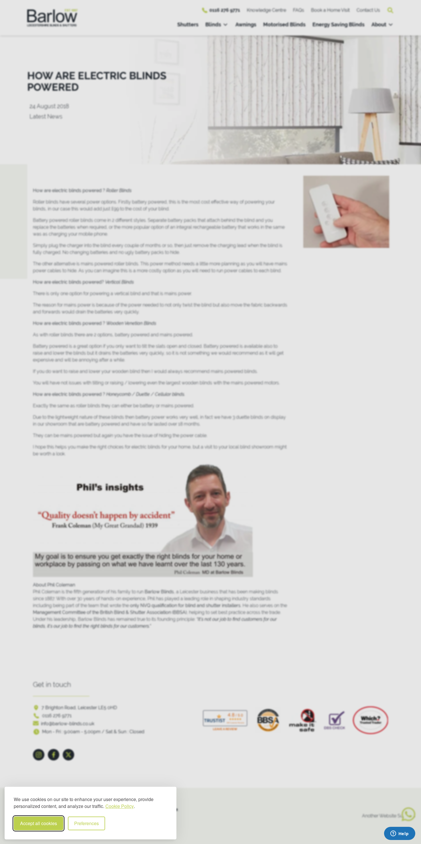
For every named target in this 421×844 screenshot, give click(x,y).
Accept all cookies (38, 823)
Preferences (86, 823)
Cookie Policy (119, 806)
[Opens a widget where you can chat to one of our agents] (399, 834)
